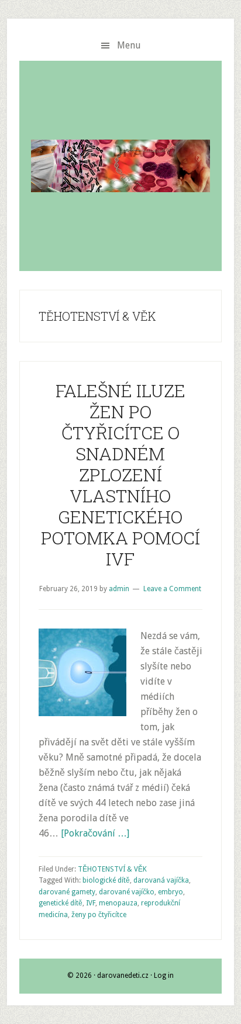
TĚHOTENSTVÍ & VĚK (112, 869)
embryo (170, 892)
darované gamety (67, 892)
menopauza (118, 903)
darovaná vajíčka (161, 880)
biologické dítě (106, 880)
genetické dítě (60, 903)
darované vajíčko (126, 892)
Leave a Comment (172, 589)
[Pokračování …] (95, 833)
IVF (90, 903)
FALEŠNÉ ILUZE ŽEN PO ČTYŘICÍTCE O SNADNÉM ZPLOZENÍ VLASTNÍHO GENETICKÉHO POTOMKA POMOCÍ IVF (120, 474)
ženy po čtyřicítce (98, 915)
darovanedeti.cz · (125, 975)
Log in (164, 975)
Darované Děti (120, 165)
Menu (129, 45)
